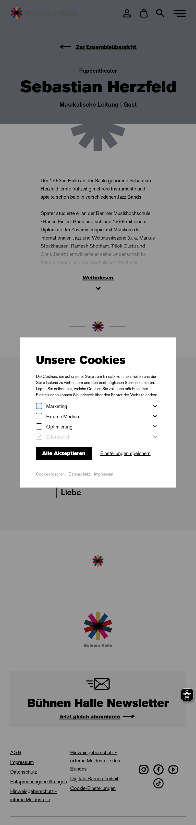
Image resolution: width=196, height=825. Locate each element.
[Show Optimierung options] (155, 427)
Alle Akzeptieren (63, 453)
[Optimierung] (39, 426)
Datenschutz (79, 474)
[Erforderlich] (39, 437)
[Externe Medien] (39, 416)
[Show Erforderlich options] (155, 437)
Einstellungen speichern (125, 453)
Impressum (103, 474)
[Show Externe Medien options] (155, 416)
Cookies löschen (50, 474)
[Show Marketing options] (155, 406)
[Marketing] (39, 406)
